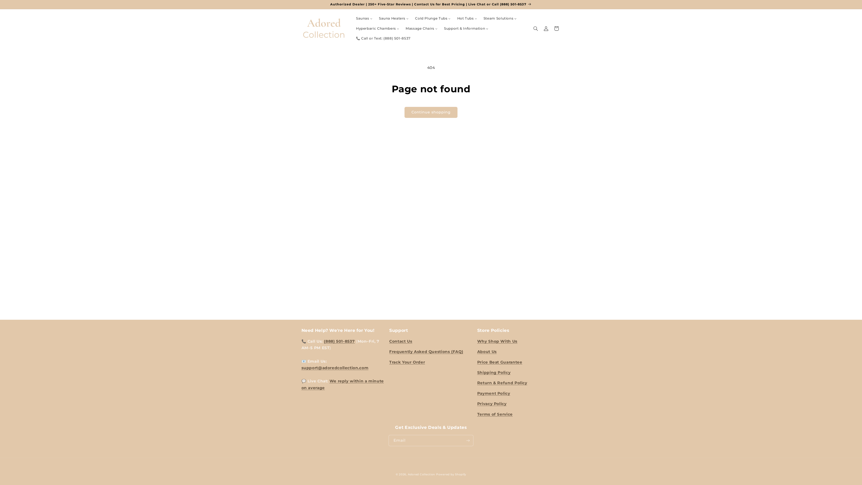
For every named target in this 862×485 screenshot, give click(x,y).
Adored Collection (421, 474)
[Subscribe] (468, 440)
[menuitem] (364, 19)
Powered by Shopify (451, 474)
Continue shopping (431, 112)
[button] (535, 28)
